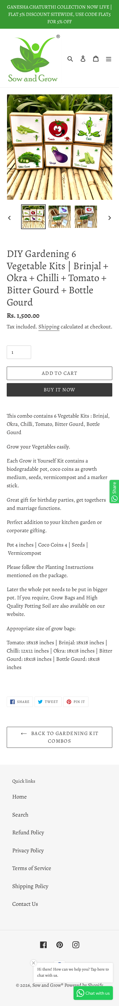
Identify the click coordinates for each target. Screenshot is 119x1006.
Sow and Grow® (47, 985)
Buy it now (60, 389)
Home (19, 797)
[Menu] (108, 58)
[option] (33, 217)
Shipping (49, 326)
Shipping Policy (30, 886)
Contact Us (25, 904)
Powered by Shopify (83, 985)
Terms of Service (31, 868)
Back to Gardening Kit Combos (64, 737)
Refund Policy (28, 832)
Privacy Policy (28, 850)
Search (20, 815)
